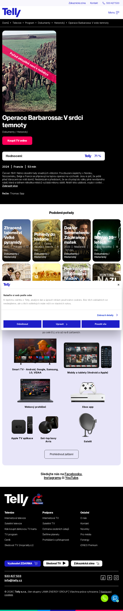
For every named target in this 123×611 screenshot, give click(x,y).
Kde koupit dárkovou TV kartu (20, 528)
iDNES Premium (89, 545)
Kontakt (94, 2)
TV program (10, 534)
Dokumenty (44, 22)
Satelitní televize (13, 523)
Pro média (85, 534)
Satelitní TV (48, 523)
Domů (5, 22)
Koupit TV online (17, 140)
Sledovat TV (53, 563)
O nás (83, 518)
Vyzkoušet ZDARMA (20, 563)
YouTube (71, 478)
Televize (16, 22)
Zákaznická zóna (77, 2)
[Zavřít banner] (118, 285)
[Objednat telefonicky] (104, 598)
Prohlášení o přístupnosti (55, 539)
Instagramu (52, 478)
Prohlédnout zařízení (61, 454)
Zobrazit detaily (105, 315)
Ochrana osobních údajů (55, 528)
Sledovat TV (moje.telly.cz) (19, 545)
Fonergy (84, 539)
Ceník (7, 539)
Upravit (60, 324)
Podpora (47, 512)
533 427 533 (12, 576)
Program (29, 22)
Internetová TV (50, 518)
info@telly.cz (13, 580)
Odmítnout (22, 324)
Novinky (84, 528)
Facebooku (73, 474)
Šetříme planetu (50, 534)
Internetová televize (15, 518)
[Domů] (11, 12)
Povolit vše (100, 324)
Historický (59, 22)
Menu (111, 12)
